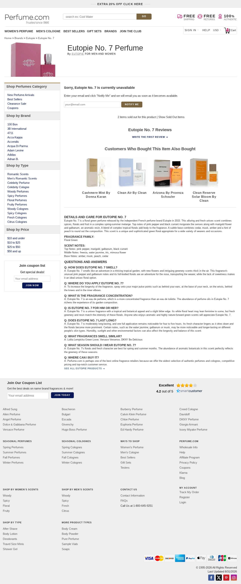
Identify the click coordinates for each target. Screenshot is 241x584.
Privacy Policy (188, 462)
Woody (7, 495)
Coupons (12, 108)
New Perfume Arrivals (20, 95)
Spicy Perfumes (17, 195)
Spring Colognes (72, 447)
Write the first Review (148, 137)
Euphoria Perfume (131, 424)
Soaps (66, 548)
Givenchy (68, 424)
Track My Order (189, 492)
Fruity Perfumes (17, 204)
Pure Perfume (70, 538)
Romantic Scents (18, 174)
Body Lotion (10, 533)
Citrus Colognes (17, 221)
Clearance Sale (16, 103)
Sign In (190, 30)
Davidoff (184, 414)
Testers (125, 467)
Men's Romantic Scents (22, 178)
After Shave (10, 528)
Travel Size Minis (13, 543)
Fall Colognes (70, 457)
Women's (19, 31)
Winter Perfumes (13, 462)
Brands (110, 31)
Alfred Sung (10, 409)
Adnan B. (13, 159)
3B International (16, 128)
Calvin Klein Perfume (133, 414)
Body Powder (70, 533)
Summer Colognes (73, 452)
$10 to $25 (13, 242)
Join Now (32, 285)
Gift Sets (94, 31)
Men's (48, 31)
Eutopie (78, 53)
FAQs (124, 500)
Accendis (13, 141)
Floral (6, 505)
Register (184, 497)
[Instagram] (234, 577)
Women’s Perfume (131, 447)
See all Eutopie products (83, 368)
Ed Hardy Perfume (131, 429)
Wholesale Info (188, 447)
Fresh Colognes (17, 217)
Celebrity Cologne (18, 187)
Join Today (62, 395)
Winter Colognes (72, 462)
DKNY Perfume (189, 419)
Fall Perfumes (11, 457)
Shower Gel (10, 548)
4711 (10, 133)
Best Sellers (74, 31)
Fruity (6, 510)
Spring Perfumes (13, 447)
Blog (182, 477)
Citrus (65, 510)
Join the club (130, 31)
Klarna (183, 472)
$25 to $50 (13, 246)
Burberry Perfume (131, 409)
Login (182, 502)
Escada (66, 419)
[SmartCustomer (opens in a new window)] (189, 391)
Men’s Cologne (129, 452)
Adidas (11, 154)
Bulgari (66, 414)
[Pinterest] (226, 577)
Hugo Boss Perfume (74, 429)
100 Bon (12, 124)
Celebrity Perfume (18, 182)
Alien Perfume (11, 414)
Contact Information (132, 495)
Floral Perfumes (17, 200)
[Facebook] (211, 577)
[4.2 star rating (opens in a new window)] (187, 385)
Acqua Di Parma (17, 146)
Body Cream (69, 528)
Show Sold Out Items (171, 117)
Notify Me (132, 104)
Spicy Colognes (17, 213)
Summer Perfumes (14, 452)
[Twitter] (219, 577)
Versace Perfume (13, 429)
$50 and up (14, 251)
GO (144, 16)
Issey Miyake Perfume (193, 429)
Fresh (65, 505)
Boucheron (68, 409)
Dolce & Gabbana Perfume (19, 424)
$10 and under (16, 238)
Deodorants (10, 538)
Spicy (6, 500)
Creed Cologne (188, 409)
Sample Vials (70, 543)
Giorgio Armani (188, 424)
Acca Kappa (14, 137)
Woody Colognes (17, 208)
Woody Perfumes (18, 191)
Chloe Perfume (129, 419)
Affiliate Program (189, 457)
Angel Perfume (12, 419)
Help (206, 30)
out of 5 (164, 391)
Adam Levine (15, 150)
